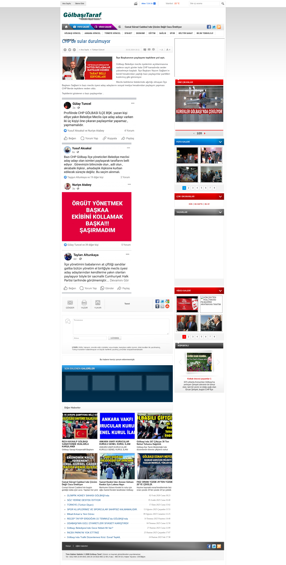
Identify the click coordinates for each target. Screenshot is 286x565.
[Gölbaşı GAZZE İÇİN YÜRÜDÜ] (187, 155)
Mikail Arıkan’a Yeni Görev (80, 514)
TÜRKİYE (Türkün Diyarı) (80, 504)
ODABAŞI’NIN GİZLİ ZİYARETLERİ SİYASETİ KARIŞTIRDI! (98, 523)
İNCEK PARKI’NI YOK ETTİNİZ (83, 532)
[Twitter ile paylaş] (214, 27)
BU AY (207, 204)
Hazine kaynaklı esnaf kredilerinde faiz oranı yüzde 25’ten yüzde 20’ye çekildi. (155, 486)
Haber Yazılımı (130, 557)
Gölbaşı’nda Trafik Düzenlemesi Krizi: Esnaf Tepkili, (93, 537)
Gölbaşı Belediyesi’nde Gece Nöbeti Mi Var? (90, 528)
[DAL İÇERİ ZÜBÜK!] (187, 323)
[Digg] (162, 306)
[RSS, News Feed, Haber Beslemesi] (219, 27)
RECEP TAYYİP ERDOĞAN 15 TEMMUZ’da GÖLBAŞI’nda (97, 518)
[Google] (75, 49)
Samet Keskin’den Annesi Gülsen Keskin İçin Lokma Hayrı (155, 27)
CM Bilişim (141, 557)
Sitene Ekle (79, 3)
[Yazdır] (153, 49)
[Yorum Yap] (144, 49)
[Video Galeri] (103, 27)
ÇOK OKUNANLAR (185, 196)
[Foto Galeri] (82, 27)
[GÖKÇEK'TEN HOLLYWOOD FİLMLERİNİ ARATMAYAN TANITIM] (211, 304)
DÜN (190, 204)
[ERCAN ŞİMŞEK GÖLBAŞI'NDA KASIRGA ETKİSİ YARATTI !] (211, 323)
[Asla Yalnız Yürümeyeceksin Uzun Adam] (187, 304)
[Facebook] (66, 49)
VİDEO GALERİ (183, 291)
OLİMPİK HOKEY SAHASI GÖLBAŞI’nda (88, 495)
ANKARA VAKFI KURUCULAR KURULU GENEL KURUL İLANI (114, 445)
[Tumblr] (157, 306)
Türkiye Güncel (98, 50)
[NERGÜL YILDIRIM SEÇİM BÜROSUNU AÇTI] (211, 174)
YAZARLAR (181, 212)
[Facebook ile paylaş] (209, 27)
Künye (68, 546)
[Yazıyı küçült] (161, 49)
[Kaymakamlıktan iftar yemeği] (211, 155)
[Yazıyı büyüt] (168, 49)
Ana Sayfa (66, 3)
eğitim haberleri (82, 546)
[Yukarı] (98, 304)
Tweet (127, 304)
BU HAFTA (198, 204)
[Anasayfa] (66, 27)
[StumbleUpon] (167, 306)
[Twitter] (70, 49)
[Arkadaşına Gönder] (149, 49)
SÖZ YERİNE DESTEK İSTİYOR (84, 500)
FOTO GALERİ (183, 142)
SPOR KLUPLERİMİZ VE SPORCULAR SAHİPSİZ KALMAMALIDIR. (102, 509)
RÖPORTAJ (183, 345)
